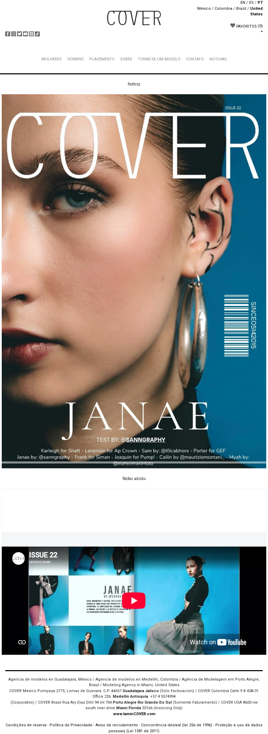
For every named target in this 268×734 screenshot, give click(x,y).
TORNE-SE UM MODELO (159, 59)
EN (242, 2)
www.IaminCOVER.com (134, 714)
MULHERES (52, 59)
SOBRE (126, 59)
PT (260, 2)
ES (251, 2)
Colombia (223, 8)
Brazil (241, 8)
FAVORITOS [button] (249, 26)
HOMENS (75, 59)
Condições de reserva (26, 725)
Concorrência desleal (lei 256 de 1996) (176, 725)
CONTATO (195, 59)
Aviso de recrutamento (117, 725)
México (204, 8)
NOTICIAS (218, 59)
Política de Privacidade (71, 725)
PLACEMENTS (101, 59)
